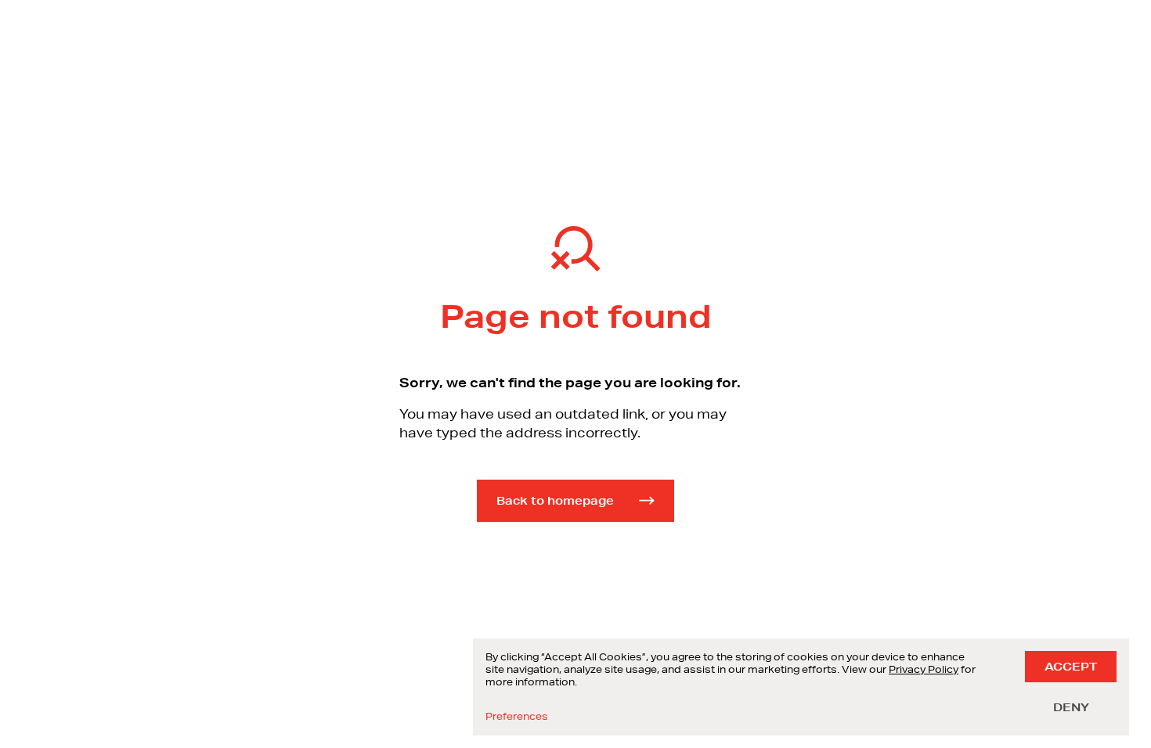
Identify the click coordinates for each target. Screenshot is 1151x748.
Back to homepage (555, 501)
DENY (1071, 707)
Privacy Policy (923, 669)
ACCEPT (1071, 667)
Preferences (516, 716)
